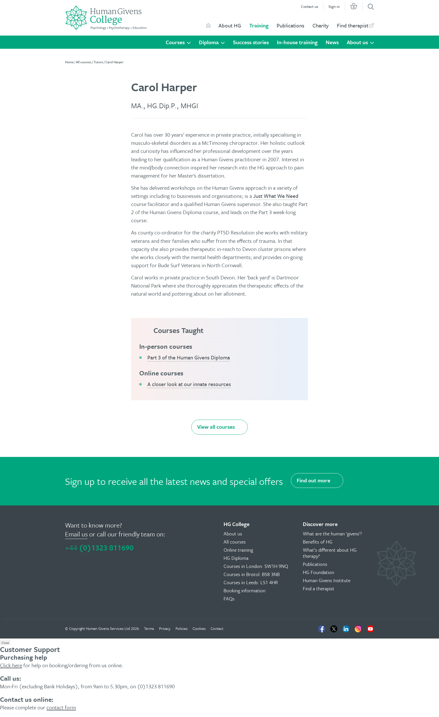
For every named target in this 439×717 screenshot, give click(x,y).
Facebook (321, 628)
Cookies (199, 628)
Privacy (164, 628)
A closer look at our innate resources (189, 384)
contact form (61, 707)
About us (357, 42)
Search (371, 7)
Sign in (334, 6)
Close (5, 642)
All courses (83, 62)
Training (259, 25)
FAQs (229, 598)
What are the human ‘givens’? (332, 533)
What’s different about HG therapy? (330, 552)
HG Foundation (318, 572)
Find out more (313, 480)
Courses (175, 42)
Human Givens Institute (326, 580)
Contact (217, 628)
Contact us (309, 6)
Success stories (251, 42)
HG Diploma (236, 557)
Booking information (244, 590)
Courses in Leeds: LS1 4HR (251, 582)
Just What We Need (276, 196)
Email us (76, 534)
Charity (320, 25)
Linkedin (346, 628)
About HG (229, 25)
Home (69, 62)
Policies (181, 628)
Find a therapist (318, 588)
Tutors (98, 62)
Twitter (333, 628)
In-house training (297, 42)
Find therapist (352, 25)
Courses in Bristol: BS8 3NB (252, 574)
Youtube (370, 628)
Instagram (358, 628)
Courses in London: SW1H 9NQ (256, 566)
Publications (290, 25)
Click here (11, 665)
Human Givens (208, 25)
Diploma (209, 42)
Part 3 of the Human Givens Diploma (188, 357)
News (332, 42)
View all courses (216, 427)
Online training (238, 549)
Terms (149, 628)
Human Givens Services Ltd (108, 628)
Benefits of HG (318, 541)
